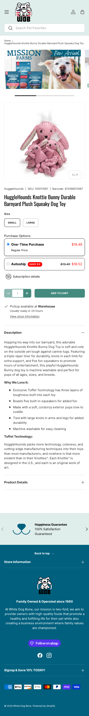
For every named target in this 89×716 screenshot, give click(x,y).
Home (7, 41)
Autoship (26, 264)
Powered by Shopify (44, 705)
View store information (25, 316)
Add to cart (59, 293)
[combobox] (44, 28)
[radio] (8, 244)
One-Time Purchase (27, 244)
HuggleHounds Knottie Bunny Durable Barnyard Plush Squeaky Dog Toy (44, 43)
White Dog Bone (22, 705)
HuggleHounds (14, 188)
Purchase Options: (17, 236)
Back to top (42, 553)
